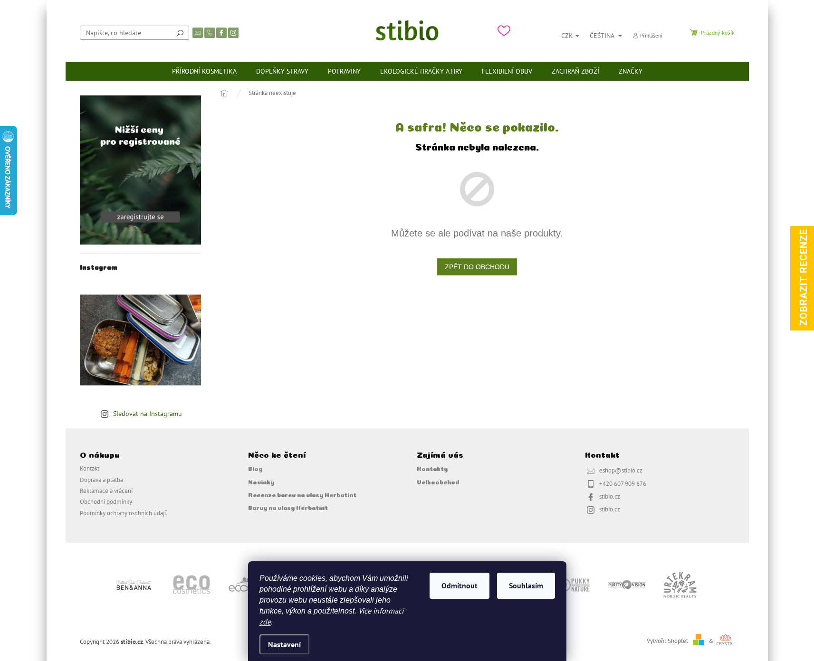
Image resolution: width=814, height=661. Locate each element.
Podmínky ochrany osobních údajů (124, 513)
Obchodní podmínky (106, 501)
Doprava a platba (101, 479)
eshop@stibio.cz (620, 470)
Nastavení (284, 644)
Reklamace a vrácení (106, 490)
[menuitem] (204, 71)
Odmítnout (459, 585)
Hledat (180, 33)
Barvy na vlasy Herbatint (288, 507)
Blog (255, 468)
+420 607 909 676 (622, 483)
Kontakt (89, 468)
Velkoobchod (438, 481)
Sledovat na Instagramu (147, 413)
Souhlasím (526, 585)
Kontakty (432, 468)
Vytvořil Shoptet (667, 640)
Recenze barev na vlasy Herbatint (302, 494)
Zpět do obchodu (477, 267)
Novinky (261, 481)
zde (265, 621)
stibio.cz (609, 496)
